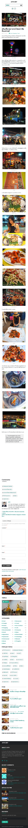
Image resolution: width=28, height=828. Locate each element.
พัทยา (22, 665)
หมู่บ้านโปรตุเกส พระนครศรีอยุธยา (16, 799)
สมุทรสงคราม (15, 681)
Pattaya (5, 662)
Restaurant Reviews (7, 486)
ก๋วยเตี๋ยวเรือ (16, 669)
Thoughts (18, 641)
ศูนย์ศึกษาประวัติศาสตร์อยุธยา (15, 805)
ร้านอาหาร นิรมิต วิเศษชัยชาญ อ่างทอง (17, 721)
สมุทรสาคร (5, 498)
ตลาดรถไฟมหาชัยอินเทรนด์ (9, 492)
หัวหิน (15, 665)
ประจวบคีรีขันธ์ (6, 665)
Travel (18, 33)
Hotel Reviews (6, 669)
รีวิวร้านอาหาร (6, 495)
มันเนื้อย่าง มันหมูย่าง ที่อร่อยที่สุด (17, 691)
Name (3, 546)
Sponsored (5, 636)
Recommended (7, 630)
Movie (4, 641)
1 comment (21, 711)
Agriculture (6, 634)
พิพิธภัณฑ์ (5, 672)
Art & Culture (19, 625)
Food (11, 33)
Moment (18, 638)
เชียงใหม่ (5, 653)
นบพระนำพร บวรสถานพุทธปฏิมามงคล (17, 792)
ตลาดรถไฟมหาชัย (7, 489)
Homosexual (6, 638)
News (17, 632)
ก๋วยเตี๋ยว (5, 659)
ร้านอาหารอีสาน (14, 662)
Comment (4, 527)
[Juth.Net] (14, 1)
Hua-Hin (5, 675)
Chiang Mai (14, 656)
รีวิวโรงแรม (14, 672)
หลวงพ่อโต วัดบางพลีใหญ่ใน (9, 614)
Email (3, 552)
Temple (5, 623)
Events (4, 625)
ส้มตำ (15, 495)
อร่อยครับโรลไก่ (10, 771)
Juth (9, 502)
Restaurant (18, 621)
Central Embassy (7, 678)
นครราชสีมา (14, 675)
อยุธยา (12, 653)
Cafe (17, 627)
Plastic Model (19, 634)
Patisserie (18, 630)
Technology (19, 636)
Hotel (4, 632)
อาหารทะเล (20, 659)
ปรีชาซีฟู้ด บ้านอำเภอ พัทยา (16, 713)
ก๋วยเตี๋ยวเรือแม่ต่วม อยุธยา (16, 727)
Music (4, 643)
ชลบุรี (19, 653)
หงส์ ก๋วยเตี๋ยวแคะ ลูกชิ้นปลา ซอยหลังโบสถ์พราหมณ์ (18, 706)
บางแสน (16, 678)
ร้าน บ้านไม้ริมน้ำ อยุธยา (16, 698)
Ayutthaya (5, 656)
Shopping (15, 33)
